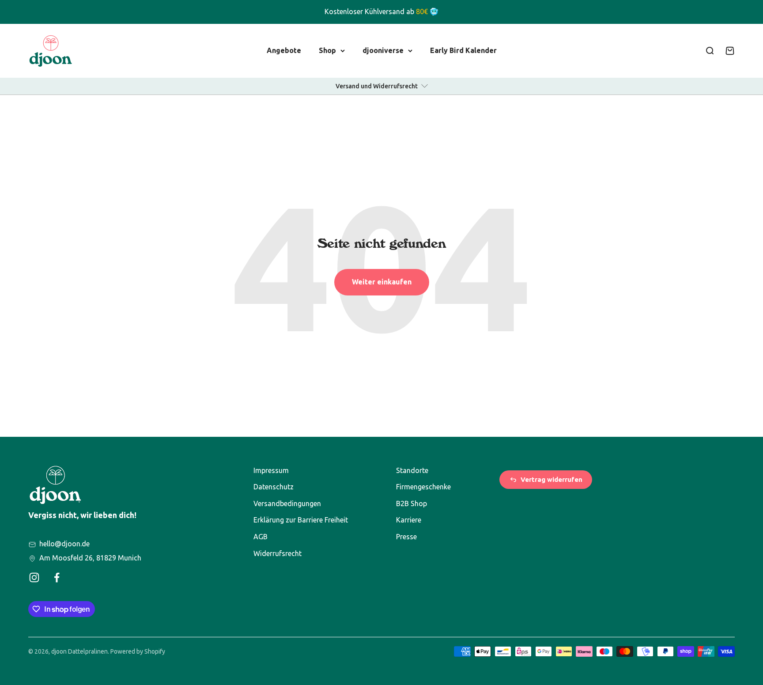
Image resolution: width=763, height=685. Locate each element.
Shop (327, 50)
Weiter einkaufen (382, 282)
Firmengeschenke (423, 487)
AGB (260, 537)
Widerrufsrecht (277, 553)
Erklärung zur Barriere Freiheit (300, 520)
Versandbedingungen (287, 503)
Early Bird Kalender (463, 50)
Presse (406, 537)
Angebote (284, 50)
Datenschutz (273, 487)
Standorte (412, 470)
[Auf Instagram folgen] (34, 577)
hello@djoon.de (64, 544)
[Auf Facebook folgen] (57, 577)
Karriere (408, 520)
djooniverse (383, 50)
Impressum (271, 470)
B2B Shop (411, 503)
